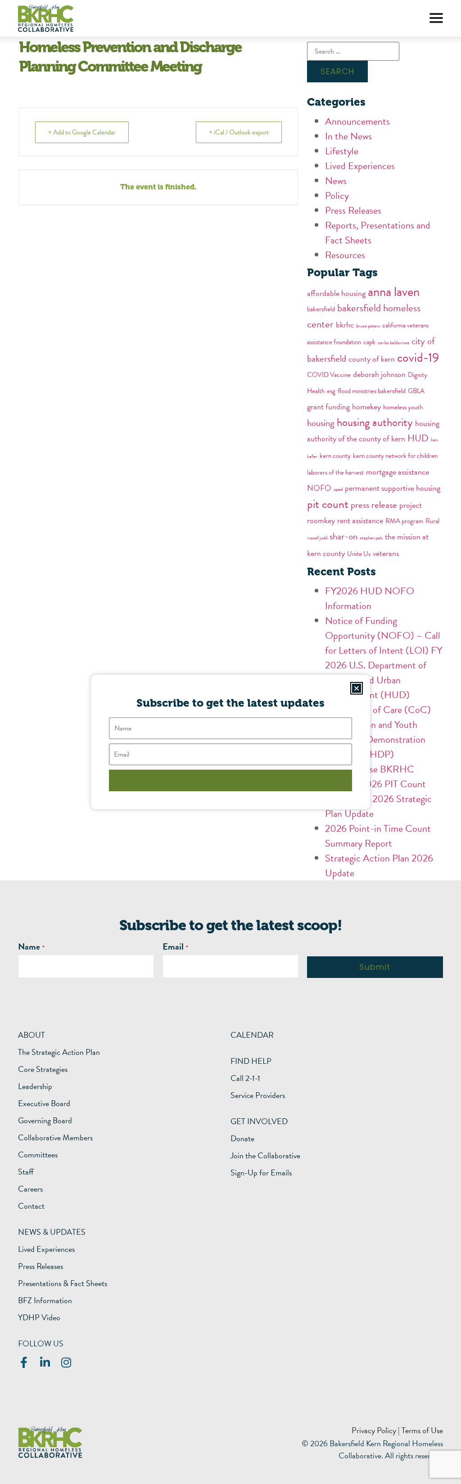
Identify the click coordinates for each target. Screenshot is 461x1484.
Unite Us (359, 554)
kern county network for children (395, 456)
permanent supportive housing (392, 488)
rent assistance (360, 520)
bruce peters (368, 326)
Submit (374, 967)
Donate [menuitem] (242, 1138)
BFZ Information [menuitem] (45, 1300)
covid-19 (418, 357)
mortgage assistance (397, 472)
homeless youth (403, 407)
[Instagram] (66, 1362)
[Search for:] (353, 51)
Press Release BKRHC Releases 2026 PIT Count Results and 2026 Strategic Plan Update (378, 791)
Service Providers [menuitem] (257, 1095)
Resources (345, 254)
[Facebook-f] (23, 1362)
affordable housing (336, 293)
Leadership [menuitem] (35, 1086)
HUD (418, 438)
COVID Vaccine (329, 375)
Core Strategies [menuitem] (43, 1069)
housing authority (375, 422)
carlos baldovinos (393, 342)
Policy (337, 195)
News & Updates (52, 1232)
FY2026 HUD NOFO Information (369, 598)
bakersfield (321, 309)
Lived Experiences (360, 165)
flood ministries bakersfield (372, 391)
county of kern (371, 359)
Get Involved (259, 1121)
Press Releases (353, 210)
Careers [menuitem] (30, 1189)
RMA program (404, 521)
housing (320, 423)
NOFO (319, 488)
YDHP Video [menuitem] (39, 1318)
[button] (436, 18)
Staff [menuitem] (26, 1172)
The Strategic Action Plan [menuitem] (59, 1052)
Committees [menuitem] (38, 1155)
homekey (366, 406)
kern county (335, 456)
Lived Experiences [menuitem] (46, 1249)
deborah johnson (379, 374)
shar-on (343, 536)
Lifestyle (341, 150)
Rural (432, 521)
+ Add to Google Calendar (82, 132)
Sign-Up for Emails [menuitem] (261, 1173)
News (336, 180)
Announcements (357, 121)
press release (374, 505)
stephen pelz (371, 538)
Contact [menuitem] (31, 1206)
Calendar (252, 1035)
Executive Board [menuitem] (44, 1103)
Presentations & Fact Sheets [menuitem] (62, 1283)
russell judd (317, 538)
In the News (348, 136)
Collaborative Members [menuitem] (55, 1138)
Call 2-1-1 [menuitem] (245, 1078)
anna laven (394, 291)
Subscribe (230, 780)
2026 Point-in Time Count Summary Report (378, 836)
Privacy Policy (374, 1430)
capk (369, 342)
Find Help (250, 1061)
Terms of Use (422, 1430)
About (31, 1035)
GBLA (416, 391)
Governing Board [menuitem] (45, 1120)
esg (331, 391)
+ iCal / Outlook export (239, 132)
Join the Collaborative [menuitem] (265, 1156)
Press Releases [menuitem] (40, 1266)
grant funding (328, 406)
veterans (386, 553)
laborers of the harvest (335, 472)
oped (338, 489)
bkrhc (345, 324)
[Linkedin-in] (44, 1362)
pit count (327, 504)
